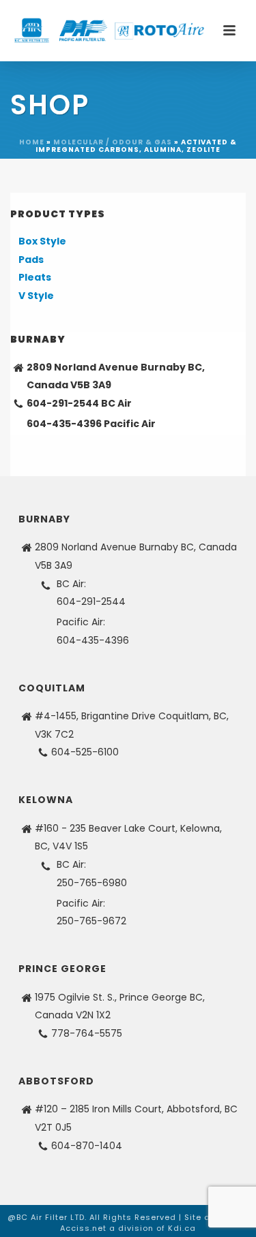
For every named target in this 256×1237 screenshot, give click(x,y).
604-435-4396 (64, 424)
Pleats (34, 277)
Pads (31, 259)
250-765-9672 (91, 921)
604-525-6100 (85, 752)
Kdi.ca (182, 1228)
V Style (36, 295)
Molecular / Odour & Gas (112, 142)
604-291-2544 (63, 403)
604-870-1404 (86, 1146)
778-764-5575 (86, 1033)
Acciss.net (83, 1228)
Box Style (42, 241)
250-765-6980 (92, 883)
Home (31, 142)
